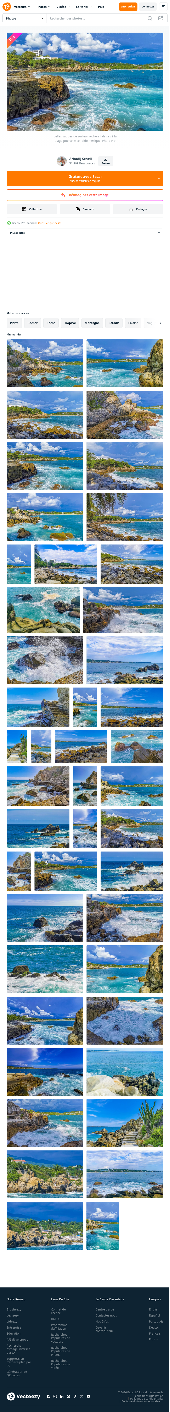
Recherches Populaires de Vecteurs (59, 1336)
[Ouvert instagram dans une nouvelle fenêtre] (55, 1394)
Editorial (82, 7)
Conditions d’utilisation (146, 1394)
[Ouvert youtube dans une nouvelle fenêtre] (88, 1394)
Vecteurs (20, 7)
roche (51, 321)
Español (151, 1313)
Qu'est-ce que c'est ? (49, 223)
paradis (114, 321)
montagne (92, 321)
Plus (101, 7)
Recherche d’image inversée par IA (17, 1347)
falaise (133, 321)
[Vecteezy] (6, 6)
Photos (41, 7)
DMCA (54, 1317)
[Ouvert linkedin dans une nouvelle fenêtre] (61, 1394)
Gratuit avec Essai (85, 178)
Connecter (148, 6)
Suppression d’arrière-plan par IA (16, 1360)
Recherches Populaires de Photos (59, 1349)
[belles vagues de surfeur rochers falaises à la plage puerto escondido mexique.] (45, 361)
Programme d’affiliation (58, 1325)
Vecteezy (13, 1313)
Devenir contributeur (102, 1327)
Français (152, 1332)
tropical (70, 321)
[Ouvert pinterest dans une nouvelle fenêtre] (68, 1394)
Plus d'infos (17, 230)
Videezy (12, 1319)
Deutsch (151, 1326)
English (151, 1307)
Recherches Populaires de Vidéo (59, 1362)
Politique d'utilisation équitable (137, 1399)
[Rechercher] (149, 18)
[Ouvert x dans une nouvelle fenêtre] (81, 1394)
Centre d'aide (102, 1307)
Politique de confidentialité (143, 1396)
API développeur (18, 1338)
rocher (33, 321)
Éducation (14, 1332)
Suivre (106, 163)
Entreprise (14, 1326)
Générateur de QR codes (17, 1371)
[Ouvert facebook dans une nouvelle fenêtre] (48, 1394)
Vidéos (61, 7)
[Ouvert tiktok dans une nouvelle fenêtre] (75, 1394)
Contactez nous (104, 1313)
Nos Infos (100, 1319)
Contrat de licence (57, 1309)
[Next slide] (153, 321)
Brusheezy (14, 1307)
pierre (14, 321)
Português (153, 1319)
